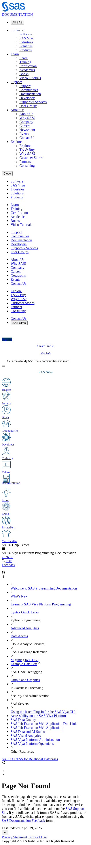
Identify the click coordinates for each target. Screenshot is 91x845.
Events (24, 134)
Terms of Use (37, 837)
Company (26, 122)
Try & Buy (27, 150)
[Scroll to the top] (5, 832)
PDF (9, 561)
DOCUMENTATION (17, 14)
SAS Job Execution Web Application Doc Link (44, 724)
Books (23, 74)
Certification (28, 66)
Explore (16, 142)
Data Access (19, 636)
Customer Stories (31, 157)
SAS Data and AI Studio (28, 732)
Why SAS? (27, 118)
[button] (3, 549)
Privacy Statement (14, 837)
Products (25, 50)
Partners (25, 161)
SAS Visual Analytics (26, 735)
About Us (17, 110)
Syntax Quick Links (25, 612)
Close (7, 173)
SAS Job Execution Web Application (36, 728)
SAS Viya (26, 38)
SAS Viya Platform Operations (32, 743)
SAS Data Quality (23, 720)
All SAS (17, 22)
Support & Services (33, 102)
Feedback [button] (8, 565)
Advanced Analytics (25, 628)
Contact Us (27, 138)
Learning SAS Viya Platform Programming (41, 604)
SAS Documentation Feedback (23, 820)
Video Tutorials (30, 78)
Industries (26, 42)
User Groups (28, 106)
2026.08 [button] (7, 557)
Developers (27, 98)
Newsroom (27, 130)
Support (16, 82)
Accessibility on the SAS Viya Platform (38, 716)
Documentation (30, 94)
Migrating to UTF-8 (24, 660)
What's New (19, 596)
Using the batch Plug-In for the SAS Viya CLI (43, 712)
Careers (24, 126)
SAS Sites (19, 323)
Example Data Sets (24, 664)
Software (17, 30)
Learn (15, 54)
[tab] (50, 586)
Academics (27, 70)
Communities (28, 90)
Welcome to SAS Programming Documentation (44, 588)
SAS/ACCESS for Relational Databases (30, 759)
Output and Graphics (25, 680)
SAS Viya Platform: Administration (35, 739)
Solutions (25, 46)
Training (25, 62)
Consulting (27, 165)
